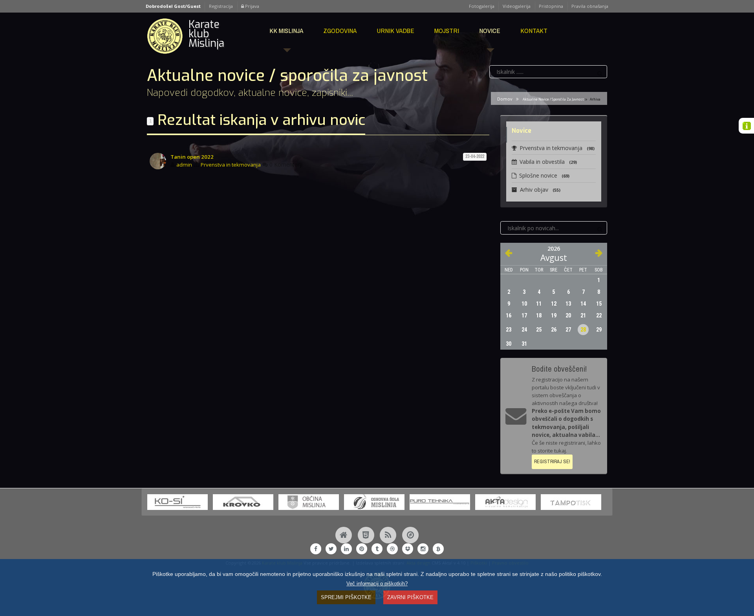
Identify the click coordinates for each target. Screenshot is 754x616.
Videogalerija (517, 6)
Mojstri (446, 30)
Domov (504, 99)
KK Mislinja (286, 30)
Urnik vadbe (395, 30)
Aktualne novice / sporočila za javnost (553, 99)
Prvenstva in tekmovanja (231, 164)
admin (184, 164)
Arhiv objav (540, 189)
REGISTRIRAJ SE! (552, 461)
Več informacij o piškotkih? (377, 584)
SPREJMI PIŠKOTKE (346, 597)
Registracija (221, 6)
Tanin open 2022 (192, 156)
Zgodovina (340, 30)
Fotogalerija (481, 6)
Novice (489, 30)
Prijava (251, 6)
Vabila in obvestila (548, 161)
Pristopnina (551, 6)
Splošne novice (544, 175)
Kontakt (533, 30)
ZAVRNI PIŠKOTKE (410, 597)
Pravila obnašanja (589, 6)
